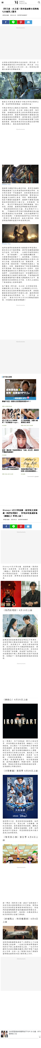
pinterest (21, 22)
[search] (39, 2)
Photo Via (6, 184)
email (28, 22)
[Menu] (2, 2)
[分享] (5, 22)
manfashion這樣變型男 (20, 2)
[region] (20, 43)
